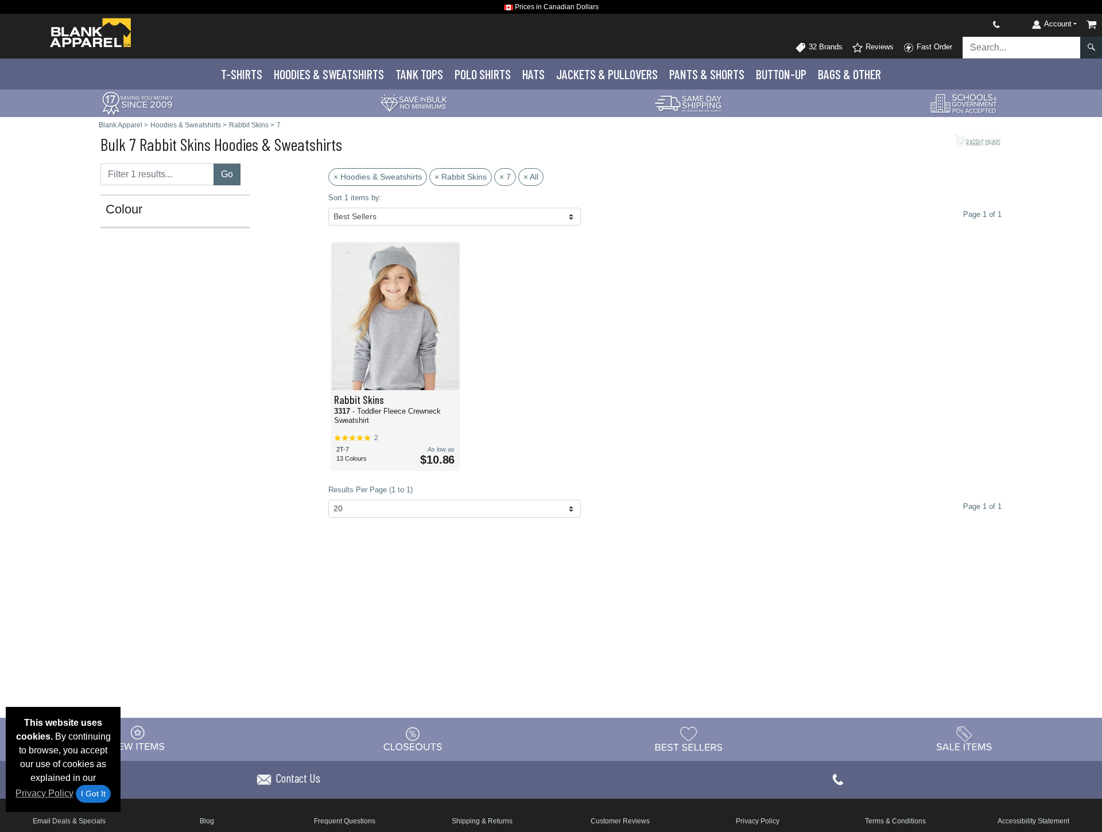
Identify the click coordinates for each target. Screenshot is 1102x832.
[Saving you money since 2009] (138, 102)
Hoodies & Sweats (329, 74)
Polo (483, 74)
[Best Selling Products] (689, 738)
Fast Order (933, 46)
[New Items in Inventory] (138, 738)
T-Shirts (241, 74)
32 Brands (824, 46)
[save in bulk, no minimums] (413, 102)
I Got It (93, 793)
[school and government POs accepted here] (964, 103)
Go (227, 174)
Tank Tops (419, 74)
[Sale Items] (964, 738)
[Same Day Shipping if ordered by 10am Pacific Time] (688, 102)
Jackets (607, 74)
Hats (533, 74)
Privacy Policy (44, 793)
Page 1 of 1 (982, 506)
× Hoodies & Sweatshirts (377, 176)
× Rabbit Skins (460, 176)
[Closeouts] (413, 738)
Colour (124, 209)
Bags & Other (849, 74)
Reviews (878, 46)
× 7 (505, 176)
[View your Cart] (1091, 24)
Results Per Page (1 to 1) (370, 489)
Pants (706, 74)
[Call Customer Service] (969, 24)
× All (530, 176)
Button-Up (781, 74)
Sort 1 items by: (355, 197)
